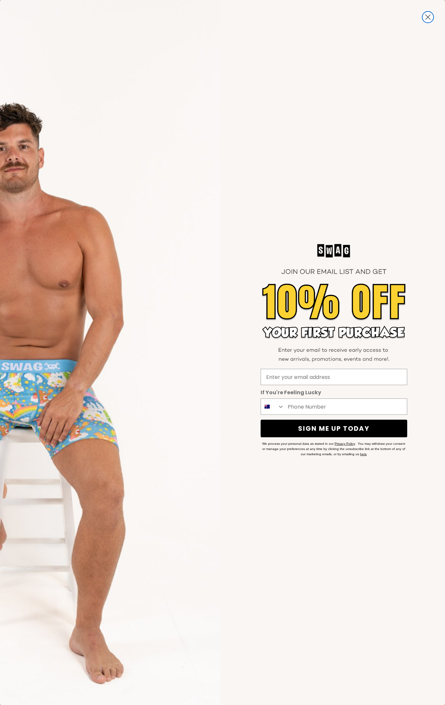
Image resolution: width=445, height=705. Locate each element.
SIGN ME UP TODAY (333, 428)
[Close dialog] (428, 17)
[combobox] (272, 406)
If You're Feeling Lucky (291, 392)
